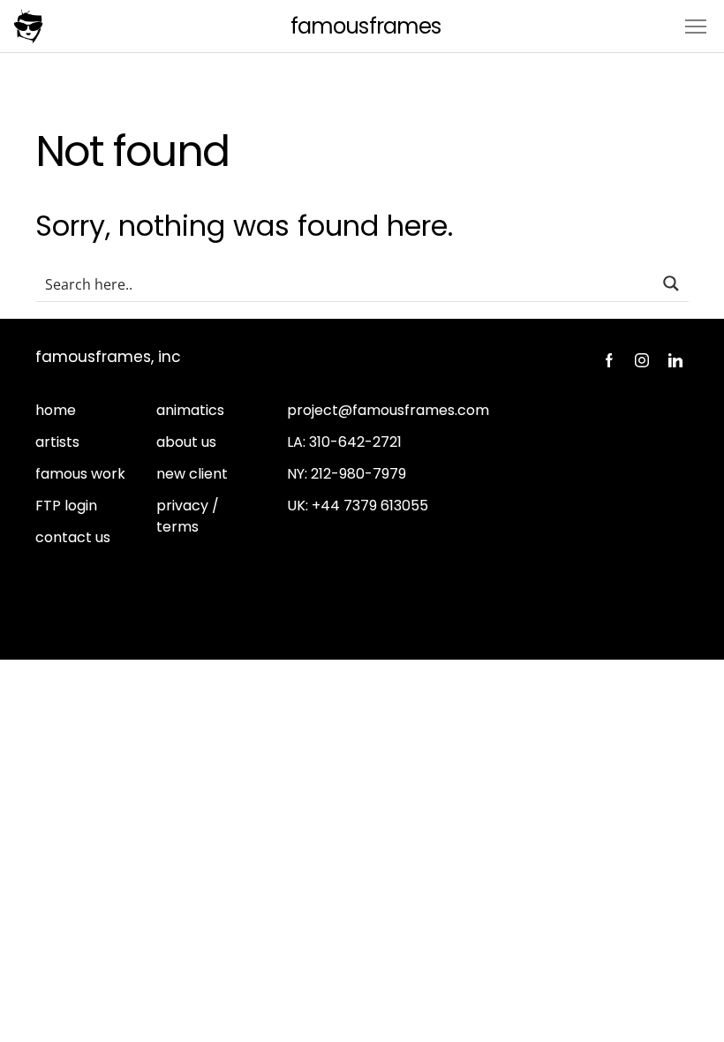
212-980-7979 (358, 474)
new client (192, 474)
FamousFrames (365, 26)
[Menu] (695, 25)
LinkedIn (675, 360)
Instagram (642, 360)
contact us (72, 537)
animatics (190, 410)
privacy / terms (187, 516)
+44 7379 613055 (370, 505)
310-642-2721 (355, 442)
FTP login (66, 505)
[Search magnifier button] (671, 283)
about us (186, 442)
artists (57, 442)
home (55, 410)
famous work (80, 474)
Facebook (608, 360)
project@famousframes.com (388, 410)
